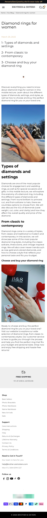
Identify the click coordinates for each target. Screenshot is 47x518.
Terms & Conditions (10, 450)
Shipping (6, 429)
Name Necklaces (9, 409)
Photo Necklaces (9, 406)
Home (3, 13)
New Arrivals (7, 413)
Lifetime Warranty (9, 440)
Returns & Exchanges (11, 436)
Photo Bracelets (9, 402)
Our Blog (10, 13)
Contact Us (6, 443)
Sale (4, 416)
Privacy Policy (8, 446)
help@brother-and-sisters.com (15, 464)
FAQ (4, 433)
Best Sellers (7, 399)
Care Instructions (9, 426)
